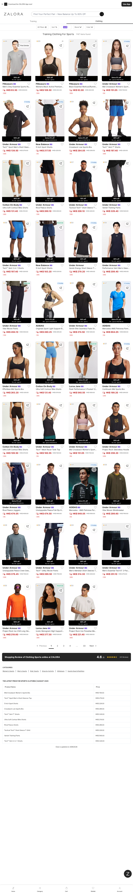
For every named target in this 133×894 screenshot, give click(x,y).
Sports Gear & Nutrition (76, 671)
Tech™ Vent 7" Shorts (11, 714)
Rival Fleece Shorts (11, 725)
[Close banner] (2, 4)
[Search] (102, 14)
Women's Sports (8, 671)
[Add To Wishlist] (29, 84)
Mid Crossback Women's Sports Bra (17, 693)
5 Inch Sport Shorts (11, 703)
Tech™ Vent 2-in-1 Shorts (13, 741)
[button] (66, 4)
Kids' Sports (34, 671)
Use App (126, 4)
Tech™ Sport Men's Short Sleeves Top (18, 698)
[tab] (33, 21)
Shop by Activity (48, 671)
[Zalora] (13, 14)
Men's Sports (22, 671)
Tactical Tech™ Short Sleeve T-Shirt (17, 730)
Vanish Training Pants (12, 736)
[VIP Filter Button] (66, 27)
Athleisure (60, 671)
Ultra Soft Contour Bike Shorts (15, 720)
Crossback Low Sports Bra (14, 709)
